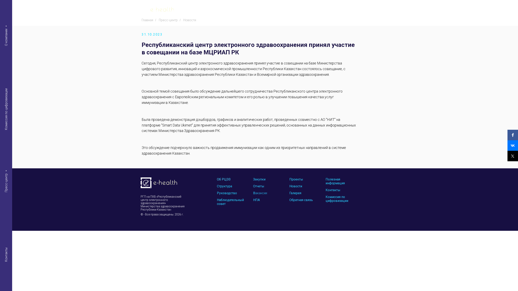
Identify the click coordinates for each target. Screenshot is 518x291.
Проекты (296, 179)
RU (378, 10)
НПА (256, 200)
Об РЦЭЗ (223, 179)
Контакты (6, 255)
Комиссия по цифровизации (6, 109)
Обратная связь (301, 200)
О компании (6, 37)
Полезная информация (335, 181)
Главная (147, 20)
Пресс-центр (6, 182)
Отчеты (258, 186)
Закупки (259, 179)
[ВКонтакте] (512, 145)
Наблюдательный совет (230, 202)
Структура (224, 186)
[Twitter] (512, 156)
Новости (189, 20)
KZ (370, 10)
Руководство (227, 193)
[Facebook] (512, 135)
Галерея (295, 193)
